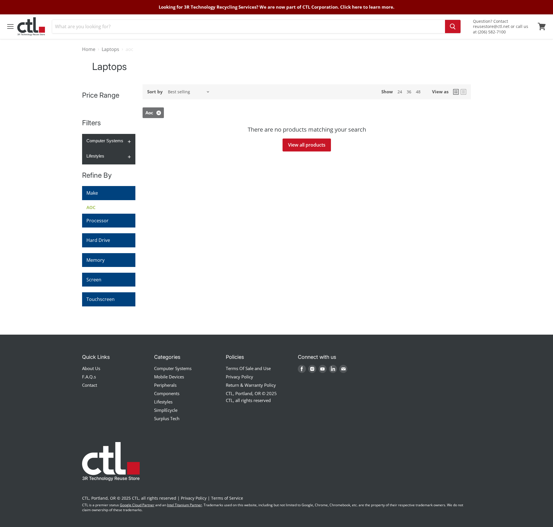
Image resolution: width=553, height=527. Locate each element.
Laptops (110, 49)
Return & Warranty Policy (251, 385)
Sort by (155, 91)
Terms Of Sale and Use (248, 368)
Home (88, 49)
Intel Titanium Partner (184, 505)
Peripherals (165, 385)
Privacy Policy (239, 377)
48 (418, 91)
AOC (91, 207)
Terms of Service (227, 498)
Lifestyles (95, 155)
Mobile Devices (169, 377)
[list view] (463, 92)
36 (409, 91)
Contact (89, 385)
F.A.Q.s (89, 377)
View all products (306, 145)
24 (399, 91)
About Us (91, 368)
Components (166, 393)
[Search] (453, 26)
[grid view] (456, 92)
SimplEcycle (165, 410)
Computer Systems (104, 140)
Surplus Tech (166, 418)
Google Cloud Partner (137, 505)
